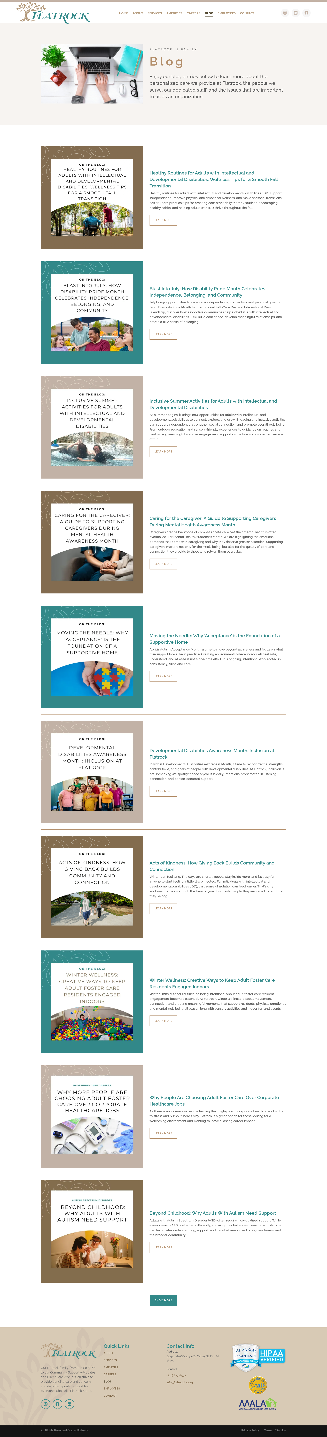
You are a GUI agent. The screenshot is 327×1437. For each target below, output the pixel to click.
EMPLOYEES (227, 13)
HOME (123, 13)
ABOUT (138, 13)
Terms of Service (275, 1430)
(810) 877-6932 (176, 1375)
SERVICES (155, 13)
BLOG (209, 13)
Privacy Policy (250, 1430)
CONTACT (247, 13)
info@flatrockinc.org (180, 1382)
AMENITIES (174, 13)
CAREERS (193, 13)
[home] (54, 13)
